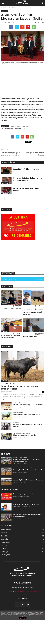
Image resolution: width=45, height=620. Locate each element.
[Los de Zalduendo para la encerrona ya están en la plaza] (22, 366)
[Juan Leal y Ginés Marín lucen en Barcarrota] (6, 481)
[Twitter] (28, 604)
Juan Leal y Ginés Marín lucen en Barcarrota (28, 480)
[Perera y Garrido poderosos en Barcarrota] (6, 471)
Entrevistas (5, 303)
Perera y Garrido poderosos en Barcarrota (28, 470)
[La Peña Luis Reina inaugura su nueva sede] (6, 406)
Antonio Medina (15, 126)
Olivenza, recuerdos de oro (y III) (24, 435)
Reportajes (5, 380)
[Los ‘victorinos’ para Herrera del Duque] (6, 416)
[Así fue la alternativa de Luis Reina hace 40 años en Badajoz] (6, 426)
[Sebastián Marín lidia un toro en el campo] (6, 170)
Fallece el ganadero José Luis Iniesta (26, 504)
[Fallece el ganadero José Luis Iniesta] (6, 506)
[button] (42, 3)
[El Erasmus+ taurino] (33, 325)
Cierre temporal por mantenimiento (25, 494)
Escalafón (4, 539)
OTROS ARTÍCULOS (8, 162)
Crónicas (4, 533)
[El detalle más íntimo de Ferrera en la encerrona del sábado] (6, 180)
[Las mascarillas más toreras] (11, 297)
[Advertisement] (22, 81)
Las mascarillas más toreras (11, 309)
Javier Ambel (25, 126)
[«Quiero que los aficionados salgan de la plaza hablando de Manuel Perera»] (33, 297)
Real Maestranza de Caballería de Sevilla (14, 128)
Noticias (4, 545)
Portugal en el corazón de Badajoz (35, 154)
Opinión (3, 548)
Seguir (40, 279)
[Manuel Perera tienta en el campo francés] (6, 190)
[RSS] (22, 604)
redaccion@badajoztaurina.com (27, 591)
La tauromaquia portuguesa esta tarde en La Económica (10, 154)
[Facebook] (17, 604)
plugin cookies (40, 616)
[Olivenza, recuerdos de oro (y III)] (6, 436)
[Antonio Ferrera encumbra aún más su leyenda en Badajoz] (6, 460)
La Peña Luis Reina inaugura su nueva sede (27, 404)
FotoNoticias (4, 11)
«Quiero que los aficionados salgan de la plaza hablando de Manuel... (33, 312)
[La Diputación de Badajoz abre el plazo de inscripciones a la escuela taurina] (6, 517)
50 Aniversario (6, 530)
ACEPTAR (22, 618)
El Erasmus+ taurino (30, 336)
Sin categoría (5, 555)
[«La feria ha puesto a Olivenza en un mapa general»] (11, 325)
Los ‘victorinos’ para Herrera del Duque (26, 414)
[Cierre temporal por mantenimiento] (6, 496)
